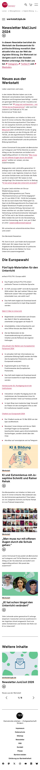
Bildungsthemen (15, 11)
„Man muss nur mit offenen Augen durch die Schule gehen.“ (19, 542)
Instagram (12, 64)
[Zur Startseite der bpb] (8, 7)
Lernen (4, 11)
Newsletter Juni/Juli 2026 (18, 682)
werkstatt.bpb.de (16, 19)
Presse (19, 751)
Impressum (20, 728)
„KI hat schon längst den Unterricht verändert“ (17, 604)
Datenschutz (20, 732)
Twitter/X (25, 64)
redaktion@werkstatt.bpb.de (20, 223)
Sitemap (20, 736)
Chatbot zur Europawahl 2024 (13, 414)
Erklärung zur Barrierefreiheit (20, 758)
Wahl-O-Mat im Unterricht (12, 311)
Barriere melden (20, 755)
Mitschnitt (6, 130)
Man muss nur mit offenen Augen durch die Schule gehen (19, 157)
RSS (20, 743)
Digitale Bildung (28, 11)
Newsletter (20, 740)
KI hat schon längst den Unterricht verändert (20, 183)
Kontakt (20, 747)
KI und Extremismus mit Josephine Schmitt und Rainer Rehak (19, 478)
